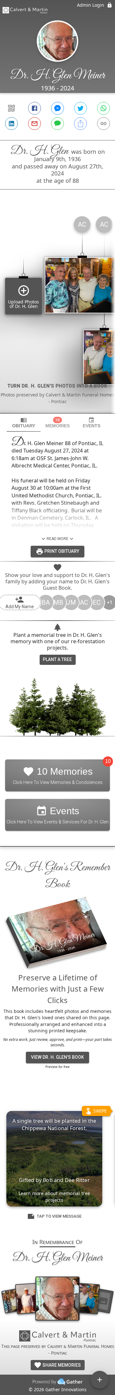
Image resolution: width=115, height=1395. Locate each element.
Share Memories (61, 1365)
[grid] (57, 312)
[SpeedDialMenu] (100, 1380)
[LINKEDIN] (11, 123)
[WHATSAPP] (103, 108)
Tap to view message (59, 1216)
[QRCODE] (11, 108)
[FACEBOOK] (34, 108)
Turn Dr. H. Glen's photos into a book (57, 385)
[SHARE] (80, 123)
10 (108, 761)
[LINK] (103, 123)
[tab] (24, 423)
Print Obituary (61, 551)
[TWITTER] (80, 108)
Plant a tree (57, 659)
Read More (57, 539)
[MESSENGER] (57, 108)
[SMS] (57, 123)
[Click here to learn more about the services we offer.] (57, 1336)
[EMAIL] (34, 123)
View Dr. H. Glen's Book (57, 1057)
